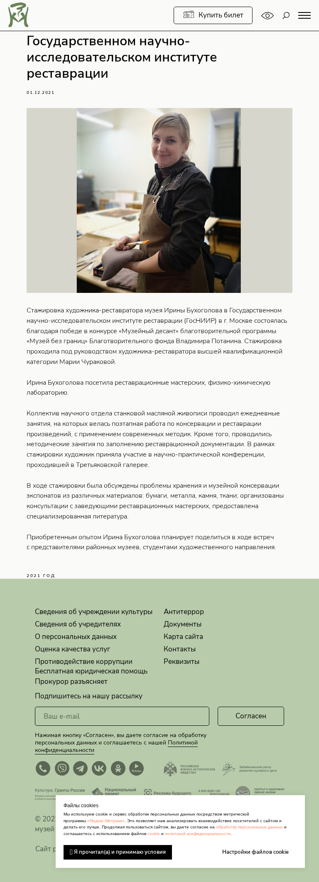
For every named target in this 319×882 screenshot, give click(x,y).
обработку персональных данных (249, 827)
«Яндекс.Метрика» (106, 820)
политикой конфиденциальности (198, 833)
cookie (153, 833)
